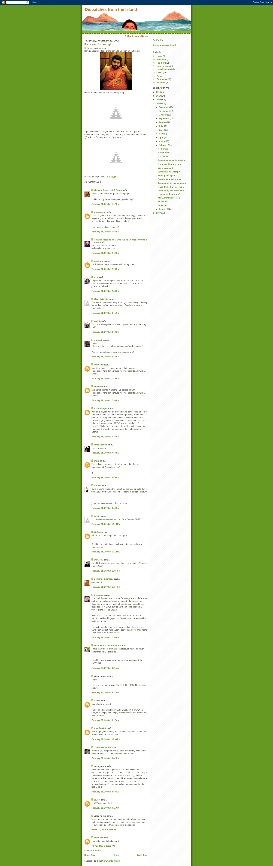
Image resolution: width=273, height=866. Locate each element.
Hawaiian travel (164, 69)
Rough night (164, 152)
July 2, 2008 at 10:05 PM (103, 846)
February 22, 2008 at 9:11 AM (105, 692)
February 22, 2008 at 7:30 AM (105, 637)
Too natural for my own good (172, 183)
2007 (158, 213)
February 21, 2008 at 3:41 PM (105, 313)
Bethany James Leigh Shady (108, 190)
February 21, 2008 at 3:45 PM (105, 357)
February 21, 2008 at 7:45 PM (105, 437)
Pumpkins (162, 79)
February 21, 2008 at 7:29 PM (105, 378)
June (161, 130)
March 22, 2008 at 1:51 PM (104, 829)
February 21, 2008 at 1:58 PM (105, 232)
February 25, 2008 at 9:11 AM (105, 808)
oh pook (98, 340)
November (164, 111)
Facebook (161, 59)
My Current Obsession (169, 198)
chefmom (98, 261)
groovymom (100, 212)
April (161, 137)
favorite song (163, 66)
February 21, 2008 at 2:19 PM (105, 253)
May (161, 134)
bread (159, 56)
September (164, 118)
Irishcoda (98, 595)
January (163, 209)
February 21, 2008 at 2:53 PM (105, 291)
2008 (158, 103)
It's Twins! (163, 156)
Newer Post (89, 855)
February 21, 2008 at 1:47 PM (105, 204)
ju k (96, 277)
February (163, 145)
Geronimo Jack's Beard (164, 45)
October (163, 115)
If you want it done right (98, 44)
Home (116, 855)
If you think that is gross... (171, 187)
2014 (158, 92)
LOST (159, 72)
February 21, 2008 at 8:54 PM (105, 508)
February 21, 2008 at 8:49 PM (105, 477)
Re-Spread (163, 149)
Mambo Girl (100, 728)
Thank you (163, 201)
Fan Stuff (161, 63)
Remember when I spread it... (172, 160)
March (162, 141)
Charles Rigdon (101, 408)
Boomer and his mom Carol (107, 645)
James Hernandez (103, 747)
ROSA (97, 800)
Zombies (161, 82)
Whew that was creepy (169, 172)
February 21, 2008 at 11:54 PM (105, 587)
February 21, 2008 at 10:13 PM (105, 524)
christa (97, 485)
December (164, 107)
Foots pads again (166, 175)
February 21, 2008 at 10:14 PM (105, 552)
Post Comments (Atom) (108, 861)
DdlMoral (98, 560)
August (162, 122)
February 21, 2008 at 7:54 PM (105, 453)
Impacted (162, 205)
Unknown (98, 365)
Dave (96, 461)
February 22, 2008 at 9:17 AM (105, 720)
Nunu (159, 76)
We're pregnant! (165, 168)
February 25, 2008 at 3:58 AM (105, 792)
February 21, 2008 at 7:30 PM (105, 400)
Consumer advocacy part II (171, 179)
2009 (158, 99)
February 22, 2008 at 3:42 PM (105, 758)
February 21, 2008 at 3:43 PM (105, 332)
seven (97, 701)
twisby (97, 516)
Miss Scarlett (100, 445)
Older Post (142, 855)
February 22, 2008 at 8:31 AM (105, 668)
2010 (158, 96)
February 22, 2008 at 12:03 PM (105, 739)
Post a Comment (92, 850)
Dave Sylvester (101, 299)
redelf (97, 321)
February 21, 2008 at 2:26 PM (105, 269)
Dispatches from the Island (111, 9)
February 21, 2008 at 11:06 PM (105, 571)
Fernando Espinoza (103, 579)
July (161, 126)
